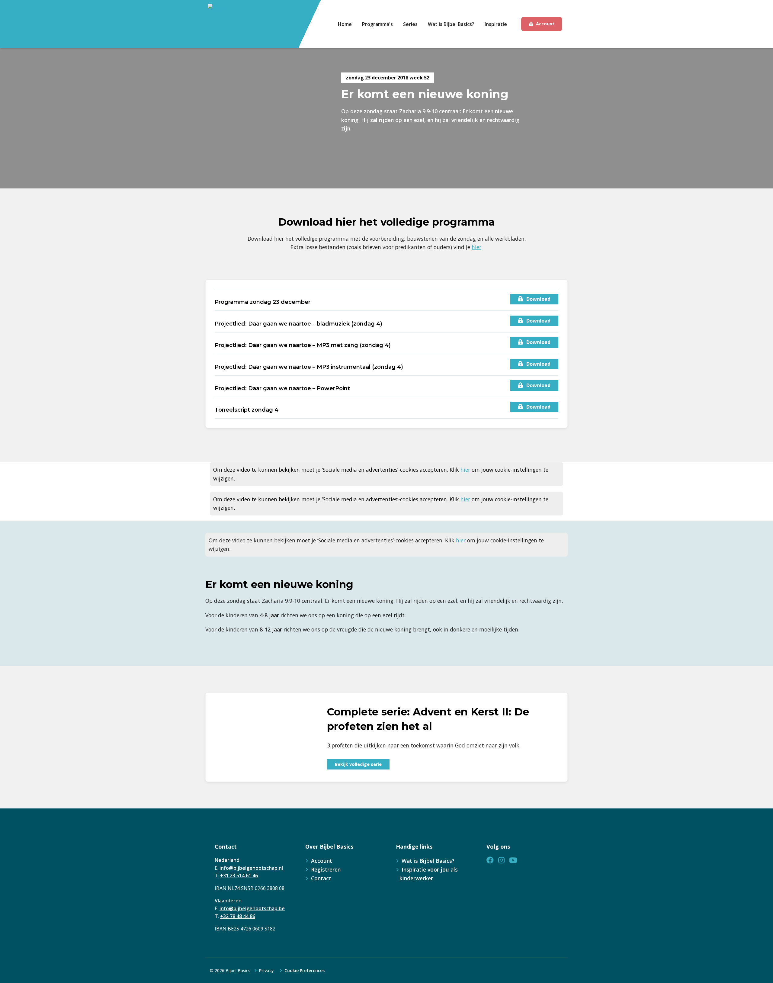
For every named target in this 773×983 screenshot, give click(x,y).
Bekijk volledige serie (358, 764)
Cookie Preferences (304, 971)
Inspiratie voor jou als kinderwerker (428, 874)
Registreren (326, 869)
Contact (321, 878)
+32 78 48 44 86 (237, 916)
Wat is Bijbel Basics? (428, 860)
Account (545, 24)
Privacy (266, 971)
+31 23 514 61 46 (239, 875)
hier (476, 247)
